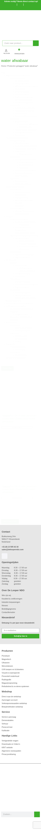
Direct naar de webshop (11, 697)
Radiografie (6, 680)
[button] (23, 75)
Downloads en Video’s (11, 744)
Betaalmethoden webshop (12, 707)
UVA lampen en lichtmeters (13, 669)
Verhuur (5, 724)
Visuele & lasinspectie (11, 673)
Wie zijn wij (6, 595)
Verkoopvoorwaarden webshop (14, 703)
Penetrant (6, 656)
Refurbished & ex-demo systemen (15, 686)
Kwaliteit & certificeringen (12, 599)
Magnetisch (6, 659)
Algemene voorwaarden (11, 751)
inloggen (7, 53)
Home (3, 66)
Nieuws (5, 605)
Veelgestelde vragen (10, 741)
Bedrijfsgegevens (9, 609)
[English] (21, 8)
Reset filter (7, 368)
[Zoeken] (36, 43)
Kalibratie (5, 730)
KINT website (7, 747)
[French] (24, 8)
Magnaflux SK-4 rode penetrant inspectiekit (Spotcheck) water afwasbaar (19, 418)
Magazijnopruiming (9, 683)
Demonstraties (7, 720)
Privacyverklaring (9, 754)
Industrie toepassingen (11, 602)
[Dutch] (18, 8)
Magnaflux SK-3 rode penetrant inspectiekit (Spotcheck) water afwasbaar (19, 489)
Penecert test (7, 727)
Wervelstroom (7, 666)
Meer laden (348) (10, 521)
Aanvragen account (9, 700)
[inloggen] (6, 50)
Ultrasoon (6, 663)
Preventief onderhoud (10, 676)
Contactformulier (8, 612)
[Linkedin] (4, 556)
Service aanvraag (9, 717)
